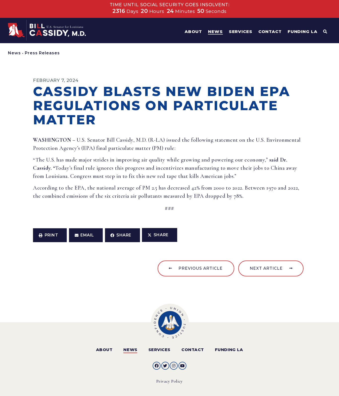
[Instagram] (174, 366)
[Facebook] (157, 366)
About (104, 349)
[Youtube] (182, 366)
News (14, 53)
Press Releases (42, 53)
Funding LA (229, 349)
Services (159, 349)
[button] (50, 235)
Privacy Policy (169, 381)
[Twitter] (165, 366)
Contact (192, 349)
